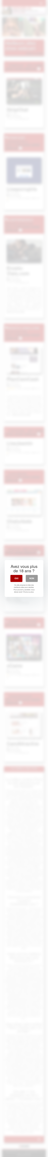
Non (31, 578)
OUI (16, 578)
